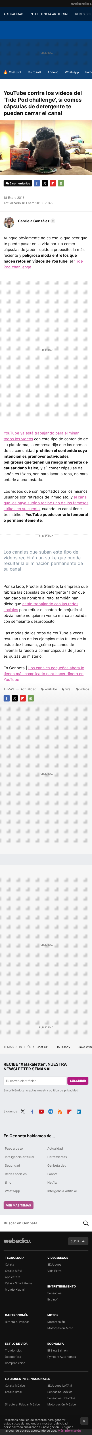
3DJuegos (54, 1264)
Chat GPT (44, 1047)
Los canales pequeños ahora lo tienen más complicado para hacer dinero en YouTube (44, 674)
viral (68, 689)
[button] (36, 221)
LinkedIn (78, 1110)
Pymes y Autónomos (61, 1356)
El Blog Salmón (57, 1350)
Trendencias (13, 1350)
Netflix (52, 1182)
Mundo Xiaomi (15, 1289)
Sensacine (54, 1293)
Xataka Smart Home (18, 1283)
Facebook (37, 183)
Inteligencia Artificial (62, 1191)
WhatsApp (12, 1191)
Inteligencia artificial (19, 1157)
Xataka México (15, 1385)
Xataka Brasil (13, 1392)
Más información (69, 1430)
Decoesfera (13, 1356)
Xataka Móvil (13, 1270)
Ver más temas (18, 1205)
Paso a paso (14, 1148)
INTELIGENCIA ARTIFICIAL (49, 14)
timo (8, 1182)
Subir (75, 1241)
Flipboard (53, 183)
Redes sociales (16, 1174)
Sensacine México (60, 1392)
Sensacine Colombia (61, 1398)
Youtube (41, 1110)
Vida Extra (54, 1270)
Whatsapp (72, 72)
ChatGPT (15, 72)
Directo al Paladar (17, 1322)
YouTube (50, 689)
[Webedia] (81, 3)
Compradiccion (15, 1363)
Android (53, 72)
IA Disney (64, 1047)
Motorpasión (56, 1322)
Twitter (45, 183)
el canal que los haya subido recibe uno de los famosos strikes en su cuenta (46, 503)
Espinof (52, 1299)
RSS (60, 1110)
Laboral (52, 1174)
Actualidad (28, 689)
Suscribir (78, 1080)
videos (84, 689)
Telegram (50, 1110)
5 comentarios (20, 183)
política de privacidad (63, 1090)
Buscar (86, 1223)
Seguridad (12, 1165)
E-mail (61, 183)
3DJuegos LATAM (59, 1385)
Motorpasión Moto (60, 1328)
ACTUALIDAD (13, 14)
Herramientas (57, 1157)
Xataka (9, 1264)
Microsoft (34, 72)
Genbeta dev (56, 1165)
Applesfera (12, 1277)
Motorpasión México (61, 1404)
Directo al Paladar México (22, 1404)
